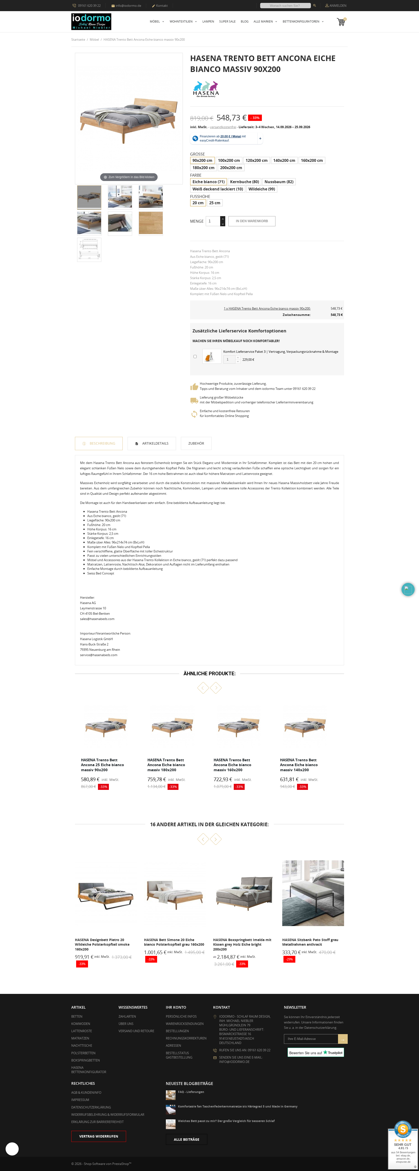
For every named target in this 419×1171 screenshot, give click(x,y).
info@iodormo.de (126, 5)
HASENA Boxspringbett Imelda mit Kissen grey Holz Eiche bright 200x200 (173, 944)
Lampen (208, 21)
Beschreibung (102, 443)
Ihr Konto (176, 1007)
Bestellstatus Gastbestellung (179, 1055)
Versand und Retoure (136, 1031)
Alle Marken (264, 21)
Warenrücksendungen (185, 1024)
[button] (203, 688)
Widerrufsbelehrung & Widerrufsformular (107, 1114)
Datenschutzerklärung (91, 1107)
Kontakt (160, 5)
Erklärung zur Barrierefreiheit (97, 1122)
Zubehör (196, 443)
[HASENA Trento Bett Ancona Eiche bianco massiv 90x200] (89, 197)
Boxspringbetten (85, 1060)
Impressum (80, 1100)
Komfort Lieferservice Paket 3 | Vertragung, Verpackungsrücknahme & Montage (280, 351)
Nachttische (81, 1045)
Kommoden (80, 1024)
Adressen (173, 1045)
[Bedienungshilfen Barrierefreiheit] (12, 1148)
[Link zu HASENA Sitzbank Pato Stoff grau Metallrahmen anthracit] (244, 893)
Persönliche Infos (181, 1016)
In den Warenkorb (252, 221)
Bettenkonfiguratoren (301, 21)
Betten (76, 1016)
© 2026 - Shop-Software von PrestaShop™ (101, 1164)
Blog (245, 21)
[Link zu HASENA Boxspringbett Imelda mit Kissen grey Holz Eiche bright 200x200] (175, 893)
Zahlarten (127, 1016)
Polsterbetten (83, 1053)
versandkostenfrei (223, 127)
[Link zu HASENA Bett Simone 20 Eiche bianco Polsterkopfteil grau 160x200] (106, 893)
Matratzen (80, 1038)
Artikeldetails (155, 443)
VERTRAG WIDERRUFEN (98, 1136)
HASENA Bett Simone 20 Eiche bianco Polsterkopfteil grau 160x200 (105, 942)
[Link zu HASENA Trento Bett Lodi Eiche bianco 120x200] (313, 893)
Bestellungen (177, 1031)
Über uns (126, 1024)
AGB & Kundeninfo (86, 1092)
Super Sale (227, 21)
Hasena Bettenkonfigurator (88, 1069)
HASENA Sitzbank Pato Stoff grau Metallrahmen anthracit (241, 942)
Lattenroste (81, 1031)
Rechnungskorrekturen (186, 1038)
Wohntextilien (181, 21)
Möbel (155, 21)
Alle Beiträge (186, 1139)
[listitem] (106, 745)
